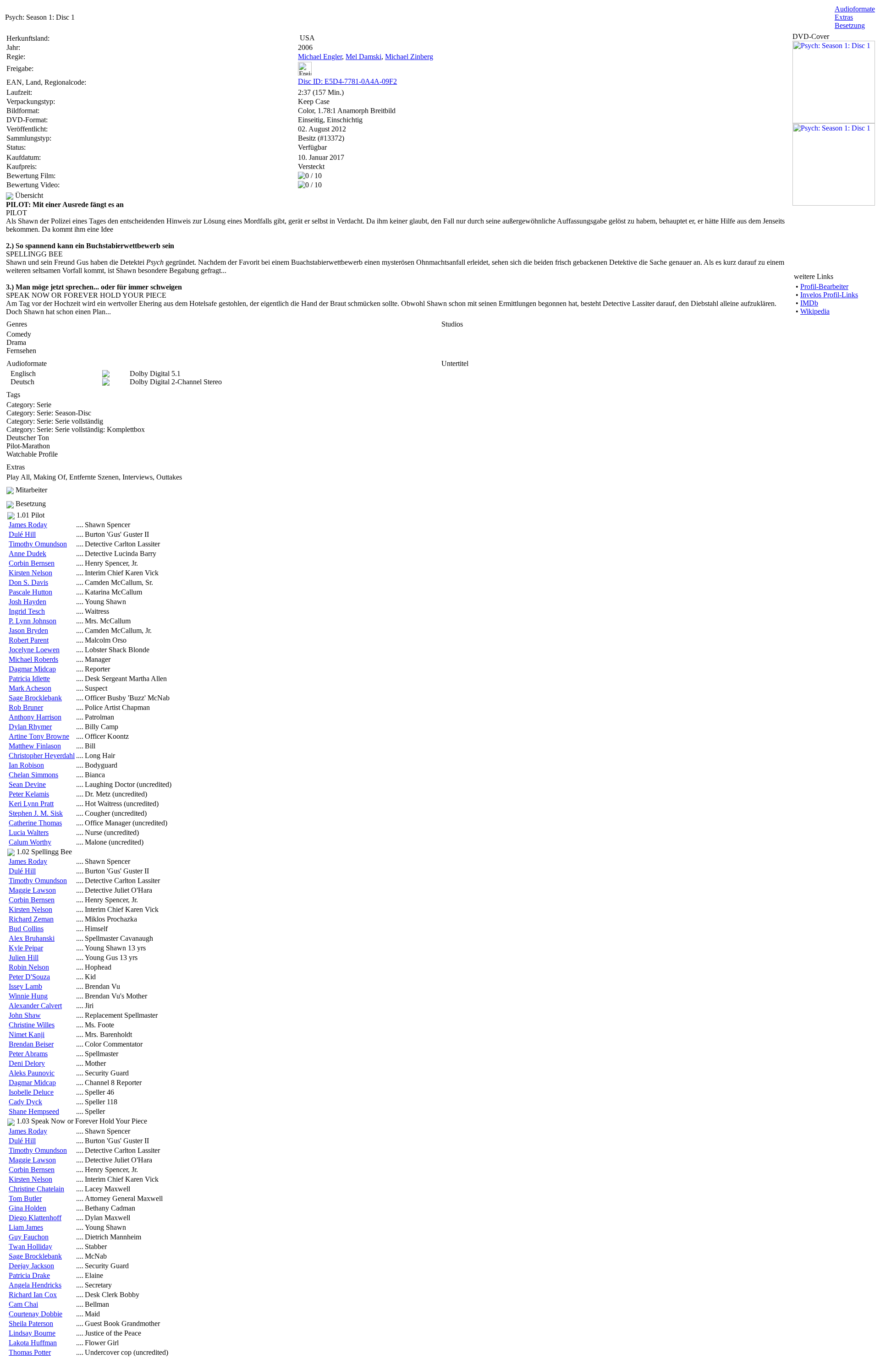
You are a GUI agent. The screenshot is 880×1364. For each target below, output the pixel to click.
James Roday (28, 525)
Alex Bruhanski (32, 938)
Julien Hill (23, 957)
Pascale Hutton (30, 592)
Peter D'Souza (29, 977)
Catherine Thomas (35, 823)
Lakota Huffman (33, 1343)
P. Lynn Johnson (32, 621)
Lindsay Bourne (32, 1333)
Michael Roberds (33, 659)
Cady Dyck (25, 1102)
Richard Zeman (31, 919)
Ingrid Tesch (27, 611)
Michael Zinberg (409, 56)
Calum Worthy (30, 842)
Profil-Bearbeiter (824, 286)
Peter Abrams (28, 1054)
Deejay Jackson (31, 1266)
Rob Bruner (26, 707)
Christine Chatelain (36, 1189)
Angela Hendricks (35, 1285)
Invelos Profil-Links (829, 295)
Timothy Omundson (38, 544)
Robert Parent (29, 640)
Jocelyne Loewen (34, 650)
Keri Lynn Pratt (31, 803)
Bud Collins (26, 929)
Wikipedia (815, 311)
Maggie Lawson (32, 890)
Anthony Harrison (35, 717)
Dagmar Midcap (32, 669)
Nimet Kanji (26, 1034)
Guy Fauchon (29, 1237)
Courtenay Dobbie (35, 1314)
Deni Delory (27, 1063)
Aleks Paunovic (32, 1073)
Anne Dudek (27, 553)
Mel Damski (363, 56)
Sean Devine (27, 784)
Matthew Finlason (35, 746)
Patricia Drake (29, 1275)
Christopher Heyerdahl (42, 755)
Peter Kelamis (29, 794)
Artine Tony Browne (39, 736)
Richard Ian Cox (33, 1295)
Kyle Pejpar (26, 948)
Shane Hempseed (34, 1111)
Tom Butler (25, 1198)
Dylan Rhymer (30, 727)
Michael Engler (320, 56)
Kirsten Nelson (30, 573)
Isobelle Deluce (31, 1092)
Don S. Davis (28, 582)
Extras (844, 17)
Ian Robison (26, 765)
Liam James (26, 1227)
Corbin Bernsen (32, 563)
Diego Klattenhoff (35, 1218)
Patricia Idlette (29, 678)
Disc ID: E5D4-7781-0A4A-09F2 (347, 81)
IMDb (809, 303)
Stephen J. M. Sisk (36, 813)
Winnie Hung (28, 996)
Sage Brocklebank (35, 698)
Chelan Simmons (33, 775)
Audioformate (855, 9)
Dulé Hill (22, 534)
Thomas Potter (30, 1352)
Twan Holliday (30, 1246)
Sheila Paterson (31, 1323)
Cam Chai (23, 1304)
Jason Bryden (28, 630)
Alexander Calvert (35, 1005)
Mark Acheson (30, 688)
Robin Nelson (29, 967)
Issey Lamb (25, 986)
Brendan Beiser (31, 1044)
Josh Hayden (27, 602)
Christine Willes (32, 1025)
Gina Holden (27, 1208)
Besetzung (850, 25)
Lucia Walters (29, 832)
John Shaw (25, 1015)
